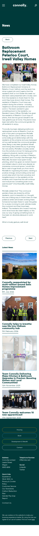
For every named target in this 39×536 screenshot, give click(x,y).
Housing (19, 430)
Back (8, 39)
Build (19, 436)
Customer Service (9, 486)
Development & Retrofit (19, 441)
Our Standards (8, 489)
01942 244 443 (25, 460)
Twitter (22, 470)
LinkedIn (23, 467)
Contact (19, 447)
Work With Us (7, 479)
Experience (6, 477)
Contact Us (6, 503)
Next (30, 238)
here (33, 519)
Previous (9, 238)
